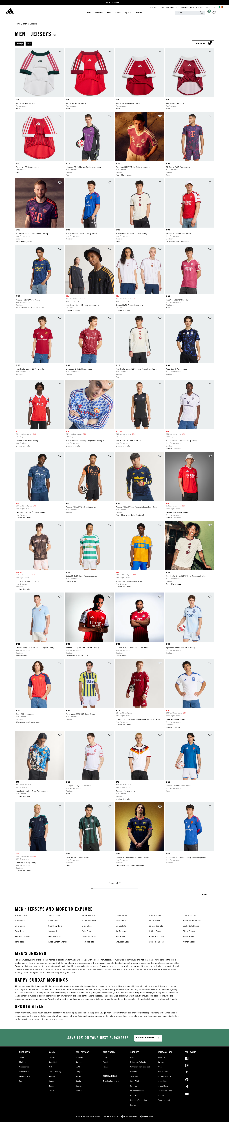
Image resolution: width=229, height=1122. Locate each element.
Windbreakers (54, 937)
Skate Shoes (154, 921)
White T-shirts (88, 915)
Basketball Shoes (191, 926)
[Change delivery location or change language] (221, 7)
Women (99, 13)
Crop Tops (19, 931)
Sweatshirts (53, 931)
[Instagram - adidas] (197, 1065)
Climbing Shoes (156, 942)
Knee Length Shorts (57, 942)
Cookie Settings (82, 1116)
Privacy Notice (116, 1116)
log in (215, 7)
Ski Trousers (121, 931)
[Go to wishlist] (214, 13)
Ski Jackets (121, 926)
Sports (128, 13)
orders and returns (172, 7)
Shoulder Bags (122, 942)
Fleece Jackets (189, 915)
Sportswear (121, 921)
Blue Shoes (87, 926)
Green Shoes (188, 937)
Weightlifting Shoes (192, 921)
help (162, 7)
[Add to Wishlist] (60, 52)
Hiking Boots (155, 931)
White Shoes (121, 915)
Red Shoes (120, 937)
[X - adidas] (197, 1072)
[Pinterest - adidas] (197, 1080)
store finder (154, 7)
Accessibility (147, 1116)
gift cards (184, 7)
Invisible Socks (89, 937)
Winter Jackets (156, 926)
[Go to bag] (220, 13)
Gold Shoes (87, 931)
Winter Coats (21, 915)
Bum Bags (20, 926)
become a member (197, 7)
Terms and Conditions (132, 1116)
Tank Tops (19, 942)
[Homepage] (9, 11)
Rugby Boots (155, 915)
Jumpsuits (20, 921)
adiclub (208, 7)
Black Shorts (189, 931)
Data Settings (95, 1116)
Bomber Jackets (22, 937)
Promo (138, 13)
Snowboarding (55, 926)
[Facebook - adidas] (197, 1058)
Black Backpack (156, 937)
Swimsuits (53, 921)
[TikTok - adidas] (197, 1087)
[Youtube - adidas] (197, 1094)
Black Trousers (89, 921)
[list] (103, 43)
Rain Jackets (88, 942)
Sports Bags (54, 915)
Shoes (118, 13)
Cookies (106, 1116)
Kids (109, 13)
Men (89, 13)
